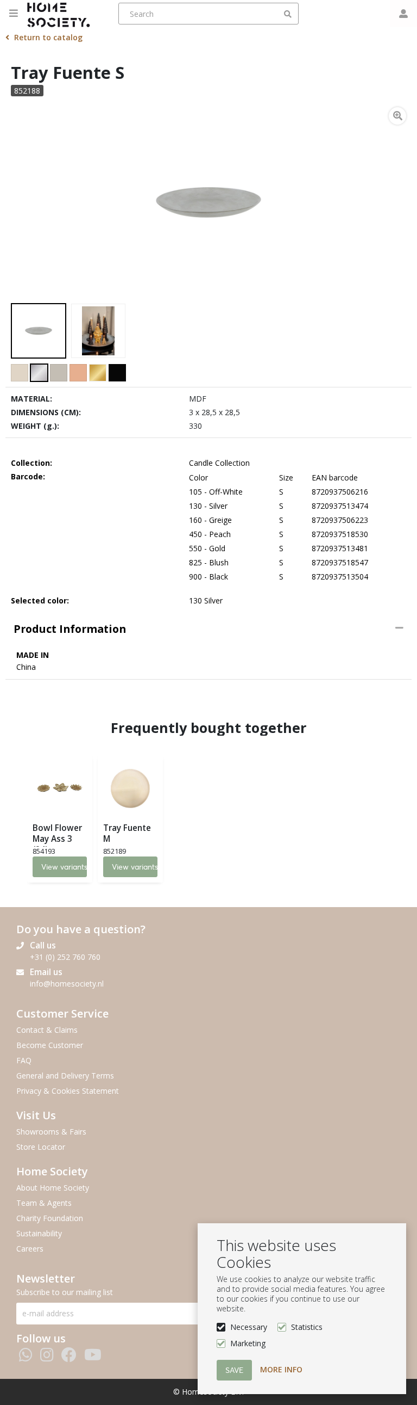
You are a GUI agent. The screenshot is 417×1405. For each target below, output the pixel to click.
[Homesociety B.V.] (61, 13)
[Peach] (78, 372)
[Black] (117, 372)
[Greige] (58, 372)
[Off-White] (19, 372)
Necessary (248, 1327)
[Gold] (97, 372)
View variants (64, 867)
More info (281, 1369)
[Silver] (39, 372)
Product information (70, 628)
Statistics (307, 1327)
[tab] (208, 629)
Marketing (248, 1343)
